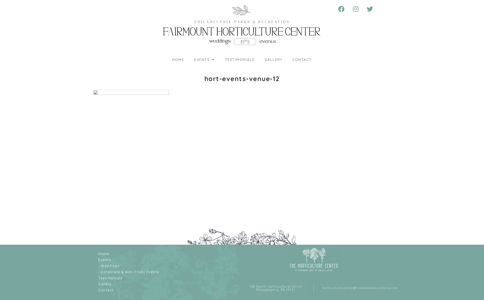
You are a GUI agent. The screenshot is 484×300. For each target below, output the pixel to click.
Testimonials (240, 59)
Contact (302, 59)
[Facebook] (342, 9)
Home (178, 59)
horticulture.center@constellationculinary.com (360, 288)
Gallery (274, 59)
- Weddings (108, 266)
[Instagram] (356, 9)
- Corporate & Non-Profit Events (128, 272)
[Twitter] (370, 9)
